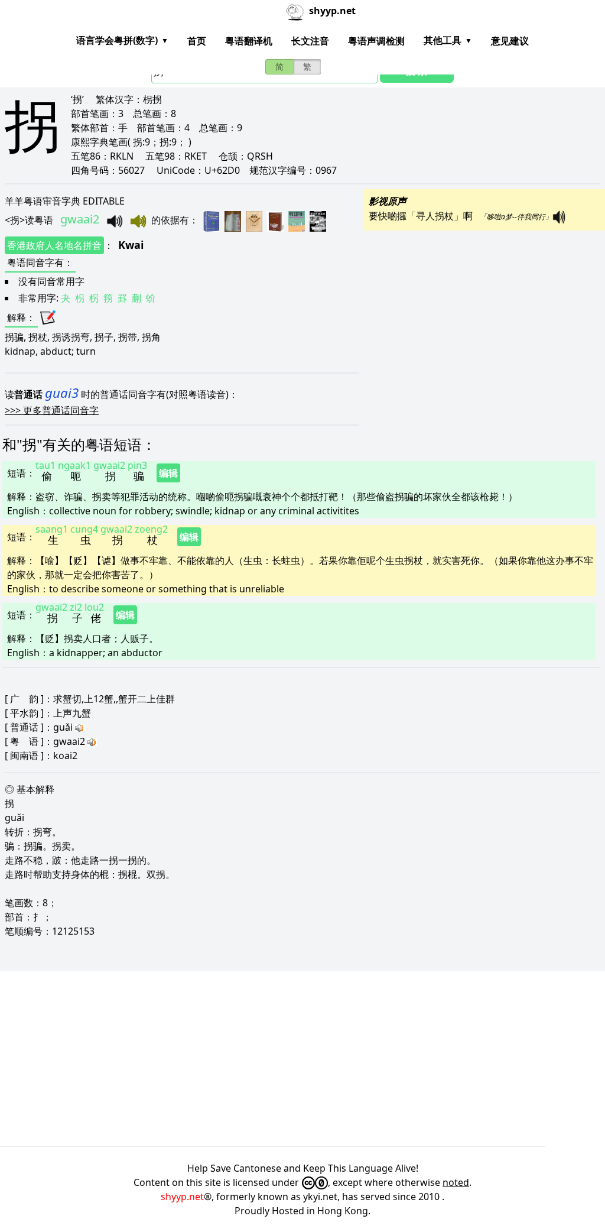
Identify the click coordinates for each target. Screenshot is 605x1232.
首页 (196, 40)
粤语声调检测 (376, 40)
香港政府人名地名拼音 (54, 245)
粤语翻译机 (248, 40)
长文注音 (310, 40)
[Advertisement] (302, 1059)
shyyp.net (182, 1196)
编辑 (168, 472)
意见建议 (510, 40)
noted (456, 1182)
